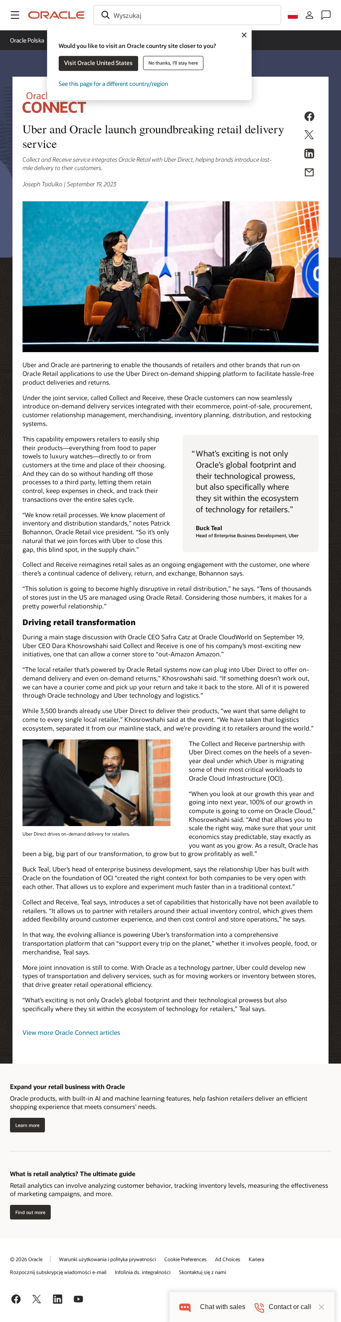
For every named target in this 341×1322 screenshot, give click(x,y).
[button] (15, 15)
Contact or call (290, 1306)
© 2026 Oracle (26, 1259)
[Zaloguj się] (309, 15)
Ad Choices (227, 1259)
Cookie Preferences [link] (185, 1259)
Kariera (256, 1259)
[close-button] (321, 1307)
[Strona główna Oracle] (56, 15)
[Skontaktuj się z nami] (326, 15)
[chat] (185, 1307)
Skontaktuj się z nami (202, 1272)
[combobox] (187, 15)
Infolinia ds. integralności (142, 1272)
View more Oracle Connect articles (71, 1032)
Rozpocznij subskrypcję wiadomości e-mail (58, 1272)
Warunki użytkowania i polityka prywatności (107, 1259)
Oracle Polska (27, 40)
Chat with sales (222, 1306)
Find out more (30, 1212)
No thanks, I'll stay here (173, 63)
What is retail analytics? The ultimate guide (72, 1173)
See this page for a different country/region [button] (113, 84)
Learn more (27, 1125)
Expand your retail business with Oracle (67, 1086)
